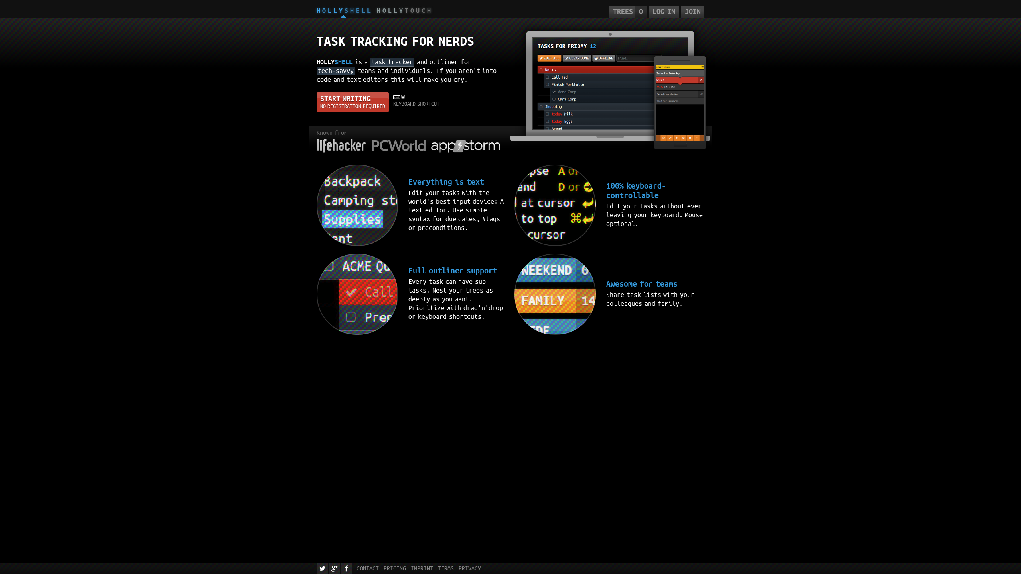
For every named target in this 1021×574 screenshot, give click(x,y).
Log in (663, 11)
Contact (368, 568)
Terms (446, 568)
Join (693, 11)
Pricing (395, 568)
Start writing (352, 101)
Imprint (422, 568)
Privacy (470, 568)
